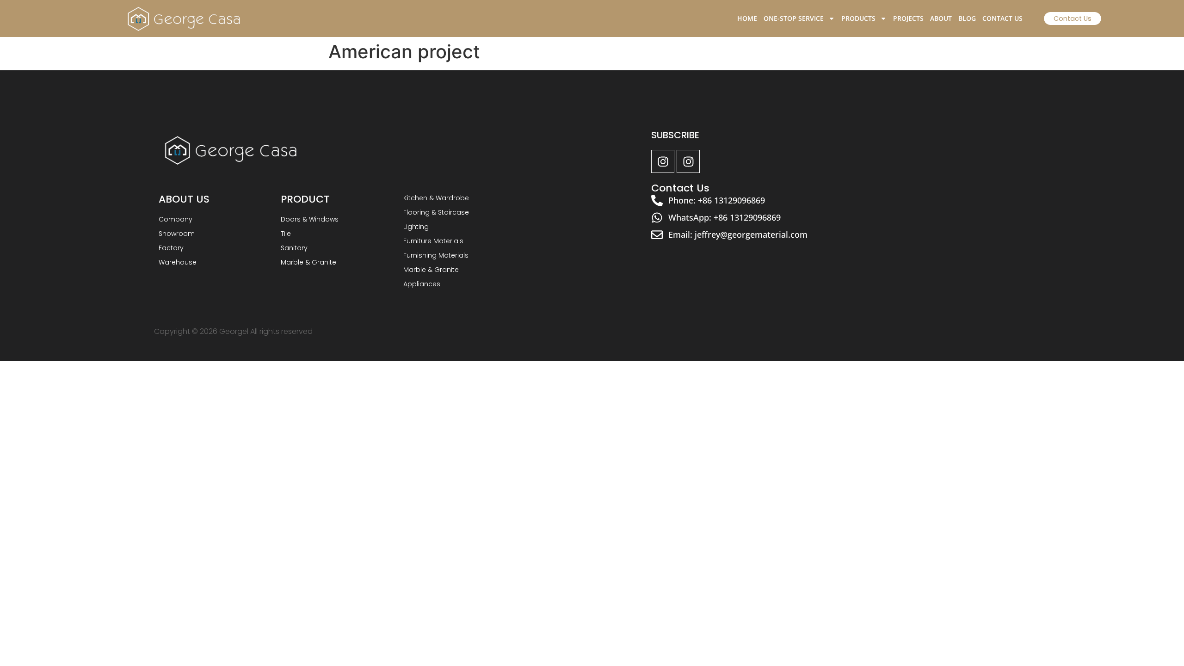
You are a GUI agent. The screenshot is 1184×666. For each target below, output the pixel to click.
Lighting (416, 226)
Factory (171, 248)
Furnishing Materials (436, 255)
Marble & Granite (308, 262)
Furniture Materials (433, 241)
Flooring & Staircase (436, 212)
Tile (286, 233)
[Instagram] (662, 161)
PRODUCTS (858, 18)
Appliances (421, 284)
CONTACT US (1002, 18)
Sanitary (294, 248)
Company (175, 219)
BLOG (967, 18)
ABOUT (941, 18)
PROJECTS (908, 18)
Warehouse (178, 262)
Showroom (177, 233)
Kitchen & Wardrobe (436, 198)
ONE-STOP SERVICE (794, 18)
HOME (747, 18)
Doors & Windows (310, 219)
